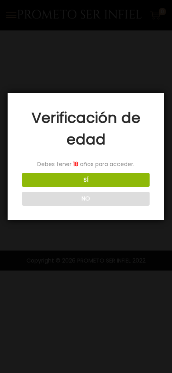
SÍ (86, 180)
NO (86, 199)
